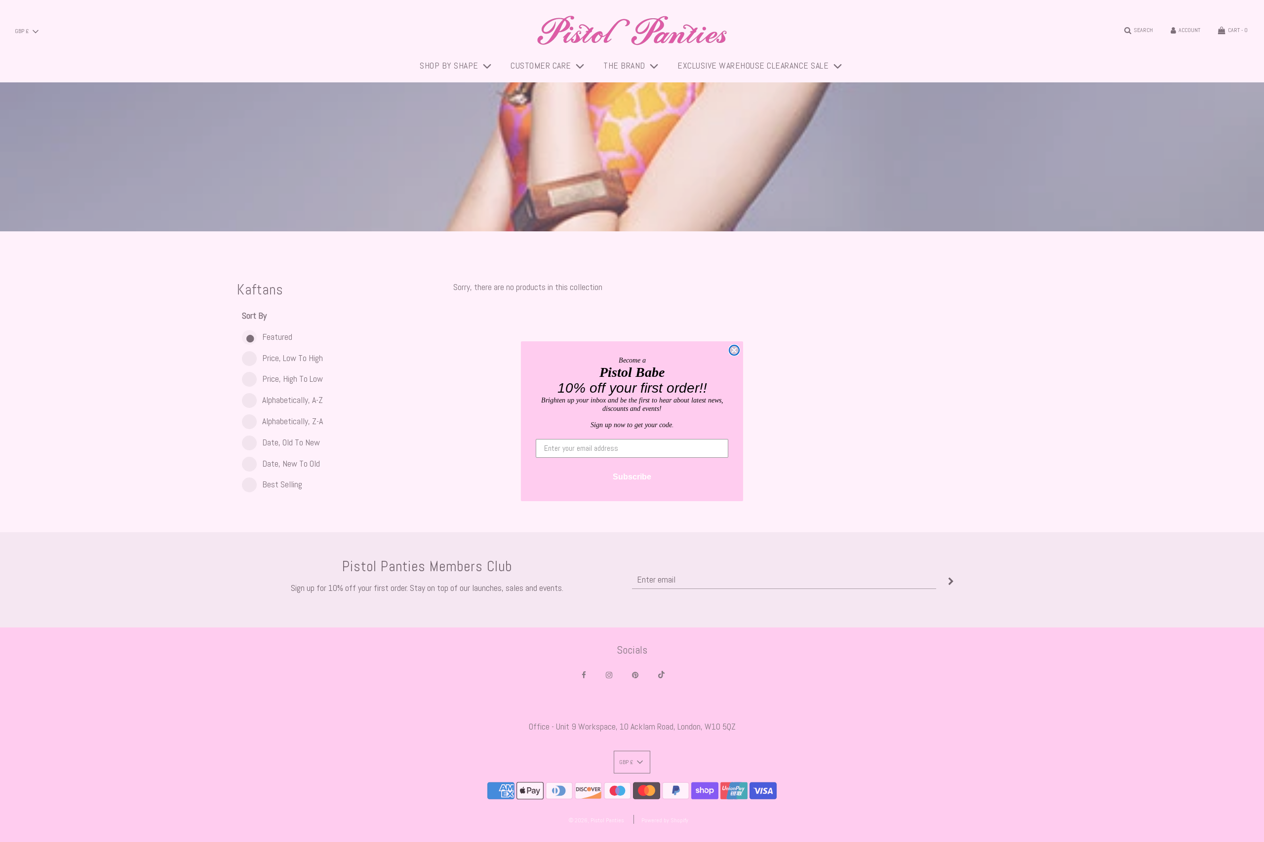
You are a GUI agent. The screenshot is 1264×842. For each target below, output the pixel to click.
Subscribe (632, 477)
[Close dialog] (734, 350)
